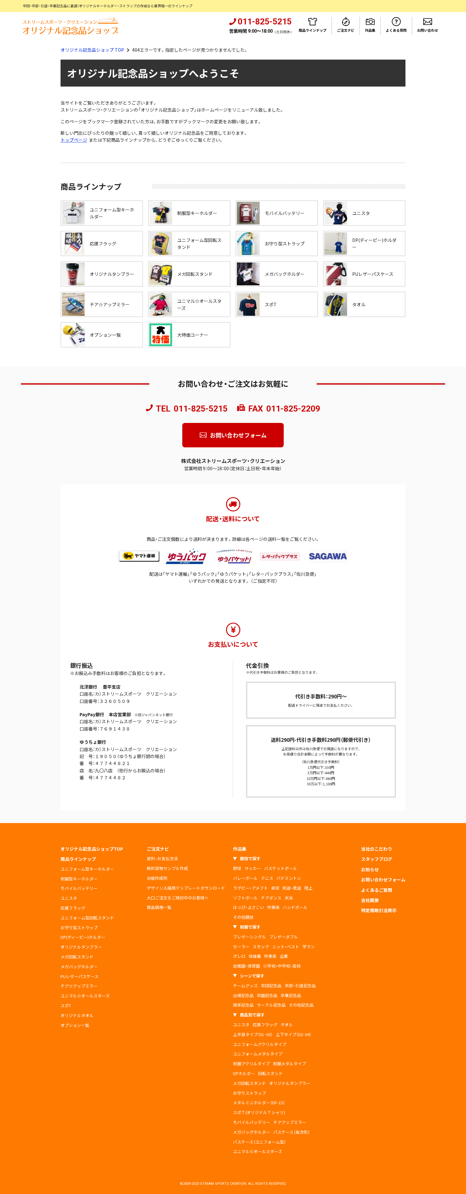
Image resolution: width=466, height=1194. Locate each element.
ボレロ (239, 956)
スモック (261, 947)
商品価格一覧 (159, 907)
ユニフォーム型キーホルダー (87, 869)
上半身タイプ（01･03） (253, 1034)
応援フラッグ (73, 908)
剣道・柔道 (291, 888)
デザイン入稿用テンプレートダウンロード (186, 888)
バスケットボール (280, 868)
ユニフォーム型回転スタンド (87, 918)
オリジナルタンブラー (81, 947)
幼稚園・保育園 (246, 966)
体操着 (255, 956)
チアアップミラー (289, 1122)
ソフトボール (245, 898)
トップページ (74, 140)
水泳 (289, 898)
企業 (284, 956)
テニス (267, 878)
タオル (287, 1025)
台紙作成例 (157, 878)
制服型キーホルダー (79, 879)
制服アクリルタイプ (251, 1064)
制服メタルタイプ (289, 1064)
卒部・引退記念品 (300, 986)
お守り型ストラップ (79, 928)
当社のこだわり (376, 849)
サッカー (252, 868)
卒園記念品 (267, 995)
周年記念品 (243, 1005)
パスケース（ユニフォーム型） (259, 1142)
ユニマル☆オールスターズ (85, 996)
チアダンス (271, 898)
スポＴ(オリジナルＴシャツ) (259, 1112)
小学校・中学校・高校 (282, 966)
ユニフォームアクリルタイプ (259, 1044)
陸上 (308, 888)
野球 (237, 868)
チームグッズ (245, 986)
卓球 (275, 888)
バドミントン (288, 878)
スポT (66, 1006)
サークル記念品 (271, 1005)
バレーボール (245, 878)
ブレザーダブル (283, 937)
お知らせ (370, 869)
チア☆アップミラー (79, 986)
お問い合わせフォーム (238, 435)
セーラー (241, 947)
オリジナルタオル (77, 1015)
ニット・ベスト (285, 947)
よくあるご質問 (376, 890)
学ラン (308, 947)
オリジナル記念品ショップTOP (92, 849)
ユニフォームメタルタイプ (257, 1054)
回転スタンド (270, 1073)
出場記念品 (243, 995)
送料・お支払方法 (162, 858)
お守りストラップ (249, 1093)
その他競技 (243, 917)
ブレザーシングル (249, 937)
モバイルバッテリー (79, 888)
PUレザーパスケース (80, 976)
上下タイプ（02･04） (293, 1034)
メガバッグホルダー (79, 967)
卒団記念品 (271, 986)
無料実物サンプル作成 (167, 868)
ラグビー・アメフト (250, 888)
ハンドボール (295, 907)
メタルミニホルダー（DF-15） (259, 1103)
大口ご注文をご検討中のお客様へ (178, 898)
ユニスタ (69, 898)
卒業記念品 (291, 995)
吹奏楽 (273, 907)
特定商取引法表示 (379, 910)
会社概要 (370, 900)
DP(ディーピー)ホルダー (83, 937)
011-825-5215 (201, 408)
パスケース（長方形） (291, 1132)
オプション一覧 (75, 1025)
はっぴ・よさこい (248, 907)
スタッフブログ (376, 859)
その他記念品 (301, 1005)
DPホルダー (244, 1073)
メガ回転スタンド (77, 957)
